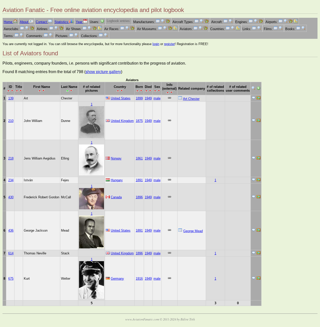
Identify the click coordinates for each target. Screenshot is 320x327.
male (157, 98)
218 (11, 158)
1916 (139, 278)
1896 (139, 197)
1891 (139, 180)
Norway (116, 158)
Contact (42, 22)
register (169, 44)
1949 (148, 98)
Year (79, 22)
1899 (139, 98)
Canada (116, 197)
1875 (139, 121)
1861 (139, 158)
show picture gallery (103, 72)
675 (11, 278)
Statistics (61, 22)
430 (11, 197)
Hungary (117, 180)
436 (11, 230)
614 (11, 253)
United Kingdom (122, 121)
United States (120, 98)
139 (11, 98)
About (24, 22)
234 (11, 180)
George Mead (193, 231)
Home (8, 22)
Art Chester (191, 99)
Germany (117, 278)
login (155, 44)
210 (11, 121)
